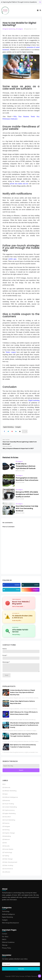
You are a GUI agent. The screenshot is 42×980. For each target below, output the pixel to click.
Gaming (6, 830)
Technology (8, 852)
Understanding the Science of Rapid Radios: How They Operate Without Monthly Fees (22, 692)
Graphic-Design (9, 833)
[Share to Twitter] (8, 431)
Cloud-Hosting (9, 804)
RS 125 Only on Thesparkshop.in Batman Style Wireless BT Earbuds (25, 466)
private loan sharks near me (19, 183)
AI (4, 784)
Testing (6, 856)
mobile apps (12, 259)
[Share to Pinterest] (12, 431)
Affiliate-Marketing (10, 791)
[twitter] (4, 590)
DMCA (4, 939)
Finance (6, 823)
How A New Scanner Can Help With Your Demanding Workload (27, 508)
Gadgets (7, 826)
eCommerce (8, 869)
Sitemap (4, 945)
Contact (4, 934)
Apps (6, 794)
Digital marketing (33, 400)
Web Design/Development (10, 923)
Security (30, 2)
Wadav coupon (11, 352)
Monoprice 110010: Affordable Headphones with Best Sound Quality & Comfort (27, 494)
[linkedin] (23, 585)
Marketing (7, 836)
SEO (5, 843)
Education (7, 817)
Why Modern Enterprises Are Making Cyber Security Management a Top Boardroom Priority (24, 725)
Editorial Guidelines (8, 942)
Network (7, 839)
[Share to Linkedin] (16, 431)
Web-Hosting (8, 865)
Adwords (7, 787)
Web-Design (8, 859)
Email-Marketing (9, 820)
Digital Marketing (7, 917)
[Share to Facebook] (4, 431)
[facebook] (4, 585)
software (7, 872)
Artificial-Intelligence (11, 797)
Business (7, 800)
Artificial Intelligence (8, 914)
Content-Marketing (10, 807)
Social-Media (8, 849)
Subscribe (21, 969)
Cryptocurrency (9, 810)
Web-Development (10, 862)
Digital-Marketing (10, 813)
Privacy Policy (6, 948)
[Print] (20, 431)
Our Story (5, 936)
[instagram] (23, 590)
